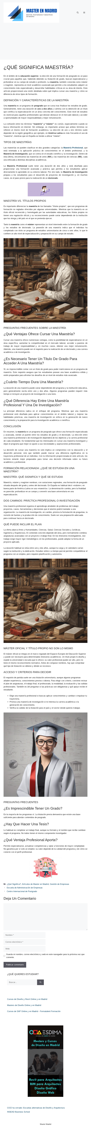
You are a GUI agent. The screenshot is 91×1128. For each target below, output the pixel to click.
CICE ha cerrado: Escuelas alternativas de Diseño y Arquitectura (36, 1108)
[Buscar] (40, 982)
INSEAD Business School (18, 1112)
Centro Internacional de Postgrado (22, 891)
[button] (77, 12)
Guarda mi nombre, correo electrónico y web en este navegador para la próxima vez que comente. (45, 956)
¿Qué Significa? (14, 884)
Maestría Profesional (73, 148)
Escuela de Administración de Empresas (25, 888)
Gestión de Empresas (59, 884)
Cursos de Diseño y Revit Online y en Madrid (27, 999)
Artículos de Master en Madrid (35, 884)
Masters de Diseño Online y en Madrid (24, 1005)
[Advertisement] (45, 43)
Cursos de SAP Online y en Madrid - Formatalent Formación (33, 1011)
